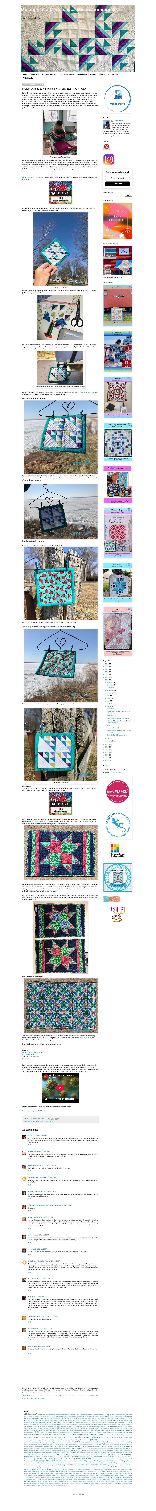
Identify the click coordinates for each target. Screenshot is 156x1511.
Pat (29, 1135)
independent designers (78, 1444)
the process (48, 1477)
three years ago (89, 392)
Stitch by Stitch (58, 1473)
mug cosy (27, 1452)
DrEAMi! (36, 1432)
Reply (29, 1145)
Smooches (77, 788)
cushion (26, 1430)
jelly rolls (113, 1444)
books (89, 1422)
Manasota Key (84, 1448)
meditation (41, 1450)
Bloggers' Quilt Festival (54, 1422)
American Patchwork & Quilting (37, 1416)
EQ (79, 1432)
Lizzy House (100, 1446)
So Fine (68, 1471)
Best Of (51, 1420)
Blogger (81, 1494)
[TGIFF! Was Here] (117, 922)
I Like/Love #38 (111, 716)
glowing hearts (73, 1440)
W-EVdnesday (28, 78)
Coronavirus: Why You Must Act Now (34, 1111)
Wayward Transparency (62, 1483)
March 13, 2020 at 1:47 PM (39, 1135)
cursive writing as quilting (117, 1428)
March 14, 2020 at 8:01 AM (63, 1205)
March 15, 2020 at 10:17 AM (43, 1328)
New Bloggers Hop (103, 1452)
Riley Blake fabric (43, 1467)
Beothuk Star (28, 1420)
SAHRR (114, 1467)
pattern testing (28, 1457)
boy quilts (101, 1422)
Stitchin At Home (33, 1191)
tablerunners (75, 1475)
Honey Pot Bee (35, 1444)
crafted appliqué (53, 1428)
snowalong (62, 1471)
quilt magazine (32, 1463)
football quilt (60, 1437)
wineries (104, 1483)
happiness (84, 1442)
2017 (107, 750)
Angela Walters (59, 1416)
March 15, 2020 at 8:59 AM (50, 1316)
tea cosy (96, 1475)
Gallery (93, 74)
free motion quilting (88, 1437)
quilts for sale (46, 1465)
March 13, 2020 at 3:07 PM (47, 1165)
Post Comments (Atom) (38, 1398)
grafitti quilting (85, 1440)
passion (118, 1454)
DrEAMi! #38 (110, 708)
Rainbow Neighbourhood (64, 1465)
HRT (48, 1444)
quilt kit (26, 1463)
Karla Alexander (28, 1446)
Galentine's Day (35, 1440)
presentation (111, 1458)
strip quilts (72, 1473)
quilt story (71, 1463)
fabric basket (110, 1432)
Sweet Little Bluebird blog (44, 1475)
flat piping (29, 1437)
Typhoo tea (34, 1481)
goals (79, 1440)
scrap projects (49, 1121)
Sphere (76, 1471)
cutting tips (53, 1430)
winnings (111, 1483)
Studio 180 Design (80, 1473)
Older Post (94, 1395)
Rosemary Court (75, 1467)
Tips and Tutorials (49, 74)
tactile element (89, 1475)
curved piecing (128, 1428)
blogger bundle (28, 1422)
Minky (93, 1450)
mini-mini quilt (31, 1121)
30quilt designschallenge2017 (67, 1414)
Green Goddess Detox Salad (106, 1440)
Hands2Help (76, 1442)
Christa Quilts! (128, 1424)
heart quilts (98, 1442)
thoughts (83, 1477)
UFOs (39, 1481)
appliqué (82, 1416)
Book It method (75, 1422)
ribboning (35, 1467)
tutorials (27, 1481)
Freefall (101, 1437)
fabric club (125, 1432)
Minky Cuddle (99, 1450)
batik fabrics (54, 1418)
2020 (107, 680)
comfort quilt (112, 1426)
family (34, 1434)
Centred (81, 1424)
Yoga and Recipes (67, 74)
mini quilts (71, 1450)
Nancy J (30, 1151)
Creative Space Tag (84, 1428)
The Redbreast (55, 1477)
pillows (112, 1457)
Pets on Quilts (71, 1456)
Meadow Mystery (33, 1450)
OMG (33, 1455)
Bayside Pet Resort (64, 1418)
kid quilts (40, 1446)
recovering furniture (120, 1465)
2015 (107, 755)
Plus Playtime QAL (50, 1459)
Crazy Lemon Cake (68, 1428)
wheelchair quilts (89, 1483)
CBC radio (75, 1424)
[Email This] (49, 1119)
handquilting (68, 1442)
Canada (129, 1422)
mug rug (33, 1452)
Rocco (60, 1467)
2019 (107, 744)
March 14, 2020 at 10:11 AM (44, 1217)
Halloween (61, 1442)
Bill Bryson (65, 1420)
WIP (119, 1483)
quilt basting (102, 1461)
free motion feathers (71, 1437)
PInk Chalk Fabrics (127, 1456)
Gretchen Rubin (119, 1440)
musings (48, 1452)
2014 (107, 758)
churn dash (57, 1426)
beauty (102, 1418)
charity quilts (95, 1424)
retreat (26, 1467)
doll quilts (117, 1430)
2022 (107, 674)
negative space (86, 1452)
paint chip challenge (85, 1454)
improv (63, 1444)
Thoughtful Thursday (74, 1477)
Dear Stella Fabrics (72, 1430)
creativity (92, 1428)
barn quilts (46, 1418)
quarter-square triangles (72, 1461)
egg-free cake (44, 1432)
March (109, 706)
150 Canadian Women (32, 1414)
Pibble (88, 1456)
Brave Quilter (107, 1422)
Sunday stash (117, 1473)
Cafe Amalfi (123, 1422)
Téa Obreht (102, 1475)
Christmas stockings (47, 1426)
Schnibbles (129, 1467)
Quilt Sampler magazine (49, 1463)
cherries (110, 1424)
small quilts (54, 1471)
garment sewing (49, 1440)
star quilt (31, 1473)
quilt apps (89, 1461)
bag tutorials (35, 1418)
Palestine (103, 1454)
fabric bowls (118, 1432)
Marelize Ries (92, 1448)
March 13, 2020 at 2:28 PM (42, 1151)
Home (25, 74)
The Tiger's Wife (64, 1477)
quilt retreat (40, 1463)
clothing (66, 1426)
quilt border (116, 1461)
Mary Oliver (122, 1448)
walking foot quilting (126, 1481)
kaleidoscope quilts (126, 1444)
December (110, 682)
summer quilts (109, 1473)
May (108, 701)
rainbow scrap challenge (101, 1465)
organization (52, 1454)
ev (92, 1432)
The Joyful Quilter (33, 1177)
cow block (46, 1428)
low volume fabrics (39, 1448)
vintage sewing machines (89, 1481)
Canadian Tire (28, 1424)
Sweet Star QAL (56, 1475)
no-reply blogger (117, 1452)
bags (41, 1418)
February (110, 738)
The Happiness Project (38, 1477)
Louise (30, 1235)
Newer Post (26, 1395)
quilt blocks (109, 1461)
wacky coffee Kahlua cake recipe (106, 1481)
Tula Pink (88, 1479)
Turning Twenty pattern (125, 1479)
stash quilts (43, 1473)
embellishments (66, 1432)
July (108, 695)
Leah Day (94, 1446)
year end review (31, 1485)
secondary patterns (79, 1469)
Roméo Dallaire (67, 1467)
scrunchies (70, 1469)
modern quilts (123, 1450)
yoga (43, 1485)
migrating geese (62, 1450)
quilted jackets (94, 1463)
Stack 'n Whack (106, 1471)
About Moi (34, 74)
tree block (57, 1479)
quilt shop (59, 1463)
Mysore (53, 1452)
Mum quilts (39, 1452)
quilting (107, 1463)
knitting (51, 1446)
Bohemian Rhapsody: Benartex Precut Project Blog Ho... (118, 721)
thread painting (90, 1477)
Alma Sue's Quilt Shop (125, 1414)
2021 (107, 677)
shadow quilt (27, 1471)
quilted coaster (86, 1463)
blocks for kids (105, 1420)
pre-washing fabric (103, 1458)
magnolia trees (58, 1448)
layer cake (88, 1446)
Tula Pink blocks (96, 1479)
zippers (65, 1485)
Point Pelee (69, 1458)
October (109, 687)
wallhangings (28, 1483)
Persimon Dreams (28, 177)
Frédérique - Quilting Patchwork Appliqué (41, 1205)
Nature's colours (76, 1452)
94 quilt (106, 1414)
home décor (27, 1444)
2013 (107, 760)
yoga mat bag (48, 1485)
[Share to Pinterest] (58, 1119)
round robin (97, 1467)
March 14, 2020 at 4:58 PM (45, 1279)
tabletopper (82, 1475)
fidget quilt (69, 1434)
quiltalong (77, 1463)
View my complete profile (111, 136)
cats (70, 1424)
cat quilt (59, 1424)
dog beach (108, 1430)
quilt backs (96, 1461)
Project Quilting (40, 1121)
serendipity (88, 1469)
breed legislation (115, 1422)
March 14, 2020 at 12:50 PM (39, 1249)
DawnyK (30, 1346)
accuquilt (112, 1414)
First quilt (106, 1434)
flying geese (49, 1437)
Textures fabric (123, 1475)
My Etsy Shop (117, 74)
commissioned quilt (121, 1426)
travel (52, 1479)
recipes (113, 1465)
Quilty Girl (25, 1059)
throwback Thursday (121, 1477)
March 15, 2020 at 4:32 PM (42, 1346)
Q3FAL (64, 1461)
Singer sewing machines (38, 1471)
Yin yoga (38, 1485)
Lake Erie (68, 1446)
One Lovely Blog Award (41, 1454)
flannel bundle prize (122, 1434)
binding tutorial (77, 1420)
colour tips (97, 1426)
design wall (81, 1430)
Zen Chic (55, 1485)
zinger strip (60, 1485)
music (44, 1452)
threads (102, 1477)
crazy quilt (76, 1428)
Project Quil (30, 1461)
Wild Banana (97, 1483)
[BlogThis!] (51, 1119)
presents (117, 1458)
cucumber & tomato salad (102, 1428)
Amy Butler (52, 1416)
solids (72, 1471)
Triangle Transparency (79, 1479)
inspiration (88, 1444)
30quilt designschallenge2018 (84, 1414)
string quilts (65, 1473)
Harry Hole (90, 1442)
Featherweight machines (59, 1434)
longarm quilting (127, 1446)
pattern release (126, 1455)
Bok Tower (68, 1422)
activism (117, 1414)
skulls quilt (48, 1471)
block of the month (95, 1420)
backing (129, 1416)
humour (52, 1444)
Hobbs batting (127, 1442)
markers (109, 1448)
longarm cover (117, 1446)
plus (43, 1458)
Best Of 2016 (58, 1420)
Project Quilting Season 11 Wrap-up (118, 718)
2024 (107, 669)
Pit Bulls (31, 1458)
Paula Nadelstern (38, 1456)
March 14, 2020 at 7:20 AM (47, 1191)
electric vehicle (52, 1432)
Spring (89, 1471)
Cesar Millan (87, 1424)
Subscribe (117, 184)
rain (54, 1465)
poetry (64, 1458)
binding (70, 1420)
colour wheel (104, 1426)
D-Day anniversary (61, 1430)
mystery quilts (59, 1452)
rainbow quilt (76, 1465)
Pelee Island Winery (58, 1456)
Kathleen (31, 1328)
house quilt (43, 1444)
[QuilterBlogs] (111, 901)
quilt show (65, 1463)
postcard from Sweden (85, 1459)
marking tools (115, 1448)
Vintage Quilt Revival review (74, 1481)
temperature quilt (110, 1475)
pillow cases (106, 1456)
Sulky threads (100, 1473)
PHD (76, 1457)
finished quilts (96, 1434)
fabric (104, 1432)
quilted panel (101, 1463)
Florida (43, 1437)
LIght (108, 725)
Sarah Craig (32, 1217)
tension (117, 1475)
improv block (68, 1444)
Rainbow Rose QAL (86, 1465)
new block (94, 1452)
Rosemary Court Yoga (86, 1467)
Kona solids (57, 1446)
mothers (129, 1450)
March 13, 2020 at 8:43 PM (48, 1177)
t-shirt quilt (67, 1475)
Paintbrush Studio (96, 1454)
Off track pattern (127, 1452)
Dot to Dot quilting (126, 1430)
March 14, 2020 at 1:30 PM (53, 1261)
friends (114, 1437)
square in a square (96, 1471)
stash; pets (50, 1473)
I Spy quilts (58, 1444)
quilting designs (114, 1463)
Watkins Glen (52, 1483)
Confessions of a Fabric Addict (32, 1052)
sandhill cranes (121, 1467)
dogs (112, 1430)
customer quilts (44, 1430)
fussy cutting (27, 1440)
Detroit (102, 1430)
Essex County (84, 1432)
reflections (129, 1465)
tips (31, 1479)
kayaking (35, 1446)
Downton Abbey (28, 1432)
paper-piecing (111, 1455)
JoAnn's (118, 1444)
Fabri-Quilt (99, 1432)
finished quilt (85, 1434)
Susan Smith (32, 1279)
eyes (95, 1432)
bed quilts (107, 1418)
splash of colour (82, 1471)
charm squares (103, 1424)
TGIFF (130, 1475)
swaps (35, 1475)
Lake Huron (74, 1446)
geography (57, 1440)
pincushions (118, 1456)
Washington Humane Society (40, 1483)
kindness (46, 1446)
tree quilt (62, 1479)
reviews (30, 1467)
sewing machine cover (118, 1469)
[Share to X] (53, 1119)
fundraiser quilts (127, 1437)
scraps (65, 1469)
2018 (107, 747)
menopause (55, 1450)
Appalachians (75, 1416)
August (109, 693)
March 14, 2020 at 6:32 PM (40, 1297)
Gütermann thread (46, 1442)
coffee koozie (90, 1426)
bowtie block (95, 1422)
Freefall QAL (108, 1437)
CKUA (62, 1426)
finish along (77, 1434)
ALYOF (26, 1416)
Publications (104, 74)
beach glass (73, 1418)
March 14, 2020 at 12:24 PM (41, 1235)
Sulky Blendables (90, 1473)
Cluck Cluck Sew (74, 1426)
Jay (29, 1249)
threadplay (97, 1477)
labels (63, 1446)
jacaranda (108, 1444)
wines (107, 1483)
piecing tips (98, 1457)
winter (116, 1483)
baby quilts (123, 1416)
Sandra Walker (118, 121)
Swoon (63, 1475)
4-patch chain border (98, 1414)
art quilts (97, 1416)
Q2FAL (60, 1461)
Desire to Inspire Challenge (92, 1430)
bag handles (27, 1418)
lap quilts (81, 1446)
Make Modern (66, 1448)
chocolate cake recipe (118, 1424)
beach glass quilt (82, 1418)
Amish (47, 1416)
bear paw (97, 1418)
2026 (107, 664)
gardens (42, 1440)
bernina (47, 1420)
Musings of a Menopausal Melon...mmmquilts (69, 9)
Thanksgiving (28, 1477)
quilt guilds (129, 1461)
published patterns (51, 1461)
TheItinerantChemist (34, 1316)
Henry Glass (107, 1442)
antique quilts (67, 1416)
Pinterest (26, 1458)
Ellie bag (59, 1432)
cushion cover (35, 1430)
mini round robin (79, 1450)
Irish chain (93, 1444)
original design (63, 1454)
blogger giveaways (39, 1422)
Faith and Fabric (34, 1057)
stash (37, 1473)
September (110, 690)
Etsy (90, 1432)
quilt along (83, 1461)
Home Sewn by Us (41, 821)
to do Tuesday (37, 1479)
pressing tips (124, 1458)
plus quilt (59, 1458)
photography (82, 1456)
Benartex (120, 1418)
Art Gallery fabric (89, 1416)
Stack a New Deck (116, 1471)
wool (123, 1483)
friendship (120, 1437)
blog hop (112, 1420)
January (109, 741)
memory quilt (48, 1450)
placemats (38, 1459)
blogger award (128, 1420)
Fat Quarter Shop (47, 1434)
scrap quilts (44, 1469)
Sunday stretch (127, 1473)
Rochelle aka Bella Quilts (36, 1261)
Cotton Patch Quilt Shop (35, 1428)
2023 (107, 672)
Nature (66, 1452)
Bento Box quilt (127, 1418)
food (55, 1437)
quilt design (122, 1461)
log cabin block (109, 1446)
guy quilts (54, 1442)
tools (43, 1479)
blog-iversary (119, 1420)
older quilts (27, 1454)
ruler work (108, 1467)
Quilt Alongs (82, 74)
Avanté (117, 1416)
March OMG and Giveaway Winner (117, 735)
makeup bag (75, 1448)
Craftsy (60, 1428)
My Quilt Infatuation (28, 1054)
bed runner (114, 1418)
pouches (95, 1458)
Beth (29, 1297)
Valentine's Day (46, 1481)
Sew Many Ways (95, 1469)
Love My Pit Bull (28, 1448)
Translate (118, 772)
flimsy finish (37, 1437)
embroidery (74, 1432)
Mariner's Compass (101, 1448)
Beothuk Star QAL (38, 1420)
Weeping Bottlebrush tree (76, 1483)
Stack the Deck (125, 1471)
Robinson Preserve (53, 1467)
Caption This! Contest (38, 1424)
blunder (63, 1422)
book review (83, 1422)
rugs (103, 1467)
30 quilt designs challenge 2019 (50, 1414)
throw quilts (109, 1477)
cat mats (54, 1424)
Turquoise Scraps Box (113, 728)
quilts (40, 1465)
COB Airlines (82, 1426)
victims (52, 1481)
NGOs (111, 1452)
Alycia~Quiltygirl (33, 1165)
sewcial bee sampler (105, 1469)
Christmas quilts (36, 1426)
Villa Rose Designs (60, 1481)
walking (118, 1481)
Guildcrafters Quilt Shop (34, 1442)
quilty (51, 1465)
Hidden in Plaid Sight (116, 1442)
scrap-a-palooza (56, 1469)
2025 (107, 666)
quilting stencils (34, 1465)
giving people (64, 1440)
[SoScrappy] (117, 858)
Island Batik (101, 1444)
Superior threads (29, 1475)
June (108, 698)
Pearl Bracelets (48, 1456)
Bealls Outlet (90, 1418)
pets (65, 1457)
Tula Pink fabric (105, 1479)
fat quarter (39, 1434)
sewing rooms (128, 1469)
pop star (75, 1459)
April (108, 704)
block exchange (85, 1420)
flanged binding (113, 1434)
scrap (26, 1469)
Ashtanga (102, 1416)
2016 (107, 752)
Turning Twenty (114, 1479)
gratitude (94, 1439)
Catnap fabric (65, 1424)
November (110, 685)
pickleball (92, 1456)
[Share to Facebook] (56, 1119)
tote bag (47, 1479)
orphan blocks (75, 1454)
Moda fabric (106, 1450)
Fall (31, 1434)
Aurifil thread (109, 1416)
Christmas (27, 1426)
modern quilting (114, 1450)
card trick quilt (47, 1424)
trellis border (69, 1479)
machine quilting (48, 1448)
